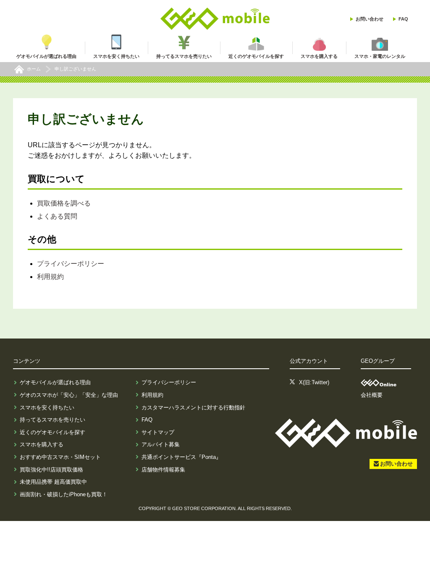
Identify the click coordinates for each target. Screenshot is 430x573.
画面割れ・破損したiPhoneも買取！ (64, 494)
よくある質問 (57, 216)
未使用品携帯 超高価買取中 (53, 482)
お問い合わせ (369, 18)
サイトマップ (158, 432)
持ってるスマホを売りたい (52, 420)
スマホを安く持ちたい (47, 407)
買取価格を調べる (64, 203)
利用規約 (50, 276)
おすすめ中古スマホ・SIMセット (60, 457)
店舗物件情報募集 (163, 469)
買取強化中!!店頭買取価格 (51, 469)
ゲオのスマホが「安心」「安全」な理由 (69, 395)
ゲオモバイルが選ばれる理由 (55, 382)
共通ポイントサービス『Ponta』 (181, 457)
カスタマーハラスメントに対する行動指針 (193, 407)
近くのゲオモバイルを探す (52, 432)
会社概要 (372, 395)
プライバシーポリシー (70, 263)
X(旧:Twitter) (314, 382)
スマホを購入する (41, 444)
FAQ (403, 18)
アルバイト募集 (161, 444)
